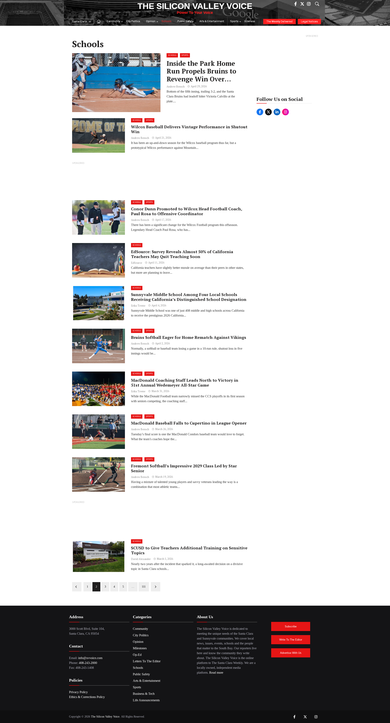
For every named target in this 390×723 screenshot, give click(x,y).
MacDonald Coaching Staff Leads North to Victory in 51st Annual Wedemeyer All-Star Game (184, 382)
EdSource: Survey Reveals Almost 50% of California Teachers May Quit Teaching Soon (182, 254)
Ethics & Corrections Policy (87, 697)
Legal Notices (309, 21)
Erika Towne (138, 305)
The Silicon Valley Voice (195, 6)
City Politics (133, 21)
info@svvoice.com (90, 658)
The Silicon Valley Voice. (105, 716)
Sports (234, 21)
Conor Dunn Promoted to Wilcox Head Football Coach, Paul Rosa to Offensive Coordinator (186, 211)
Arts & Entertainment (211, 21)
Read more (216, 672)
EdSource (136, 263)
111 (144, 586)
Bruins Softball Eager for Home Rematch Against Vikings (189, 337)
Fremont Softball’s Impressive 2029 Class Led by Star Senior (184, 468)
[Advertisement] (160, 180)
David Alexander (141, 559)
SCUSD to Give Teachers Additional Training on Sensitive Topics (189, 550)
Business (249, 21)
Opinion (150, 21)
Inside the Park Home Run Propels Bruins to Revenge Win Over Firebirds (201, 75)
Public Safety (185, 21)
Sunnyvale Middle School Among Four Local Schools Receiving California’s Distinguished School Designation (188, 297)
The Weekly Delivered (279, 21)
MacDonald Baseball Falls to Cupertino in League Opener (189, 423)
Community (113, 21)
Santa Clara (79, 21)
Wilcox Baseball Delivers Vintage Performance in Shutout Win (189, 129)
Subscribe (291, 626)
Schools (166, 21)
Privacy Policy (78, 692)
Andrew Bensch (176, 86)
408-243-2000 (88, 663)
